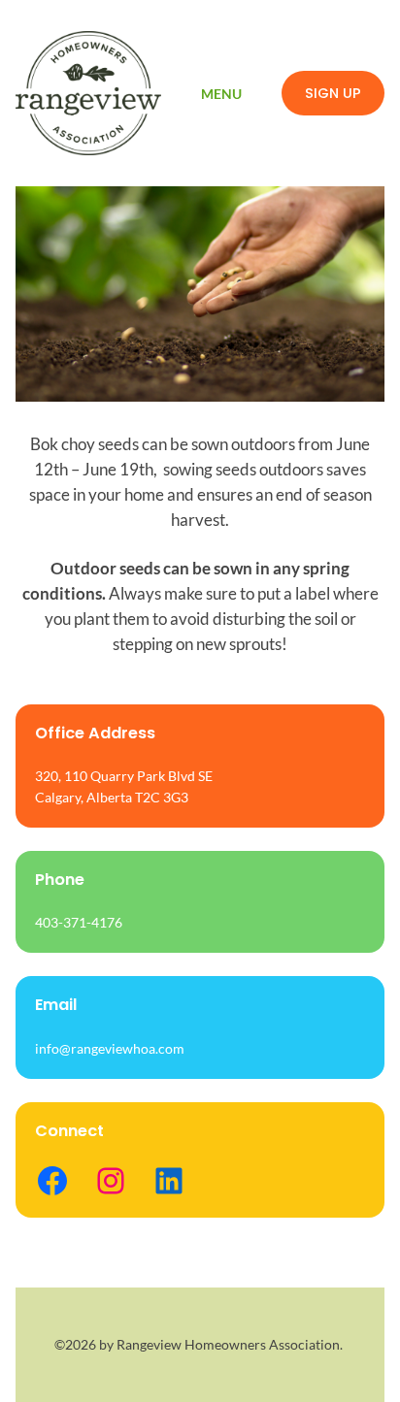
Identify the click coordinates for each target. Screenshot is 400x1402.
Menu (221, 93)
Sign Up (333, 93)
